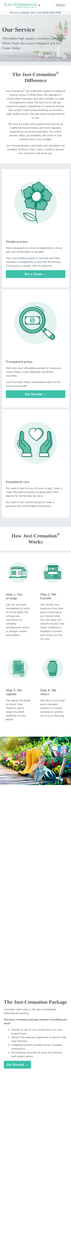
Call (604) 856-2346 (49, 12)
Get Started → (35, 394)
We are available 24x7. (23, 12)
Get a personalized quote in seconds (27, 258)
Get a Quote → (35, 274)
